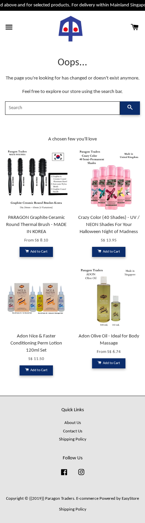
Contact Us (72, 431)
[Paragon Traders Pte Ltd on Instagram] (81, 475)
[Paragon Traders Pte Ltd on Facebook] (64, 475)
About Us (72, 423)
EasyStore (130, 498)
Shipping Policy (72, 439)
